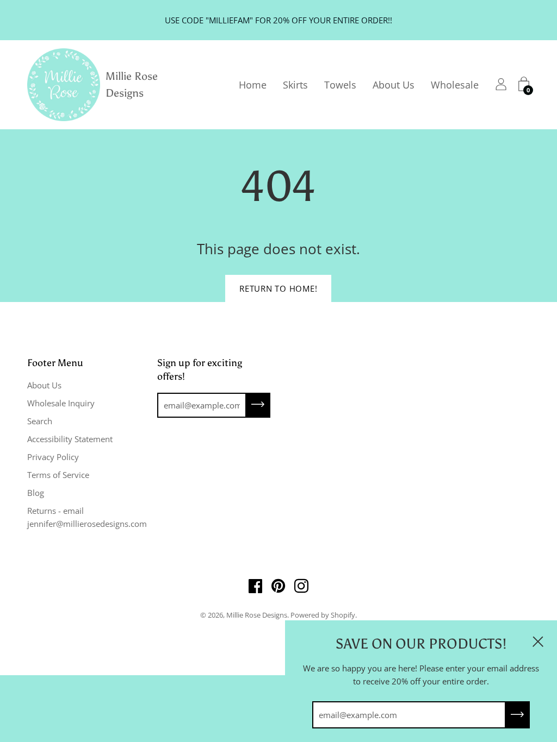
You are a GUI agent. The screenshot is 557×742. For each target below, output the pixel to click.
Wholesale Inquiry (61, 403)
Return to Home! (278, 288)
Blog (35, 492)
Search (39, 421)
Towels (340, 84)
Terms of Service (58, 474)
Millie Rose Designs (132, 84)
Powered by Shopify (322, 615)
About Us (393, 84)
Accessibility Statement (70, 438)
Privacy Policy (53, 456)
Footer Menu (55, 363)
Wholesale (455, 84)
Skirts (295, 84)
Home (253, 84)
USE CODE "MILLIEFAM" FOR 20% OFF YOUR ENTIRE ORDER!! (278, 20)
